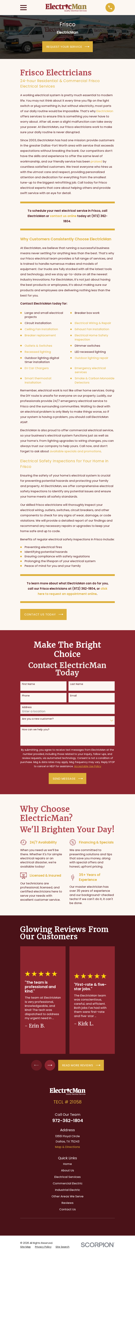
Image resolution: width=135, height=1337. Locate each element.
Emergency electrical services (90, 370)
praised (96, 161)
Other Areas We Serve (67, 1196)
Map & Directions (67, 1147)
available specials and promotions (75, 451)
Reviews (67, 1203)
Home (67, 1164)
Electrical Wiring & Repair (93, 323)
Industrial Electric (67, 1190)
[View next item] (50, 1065)
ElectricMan (104, 111)
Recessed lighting (38, 352)
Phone (26, 695)
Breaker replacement (40, 335)
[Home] (66, 7)
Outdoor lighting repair (91, 358)
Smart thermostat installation (38, 380)
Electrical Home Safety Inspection (91, 337)
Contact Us (67, 1209)
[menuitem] (25, 1247)
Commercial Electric (67, 1183)
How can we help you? (35, 729)
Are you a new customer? (38, 718)
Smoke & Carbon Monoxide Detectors (94, 380)
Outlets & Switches (38, 346)
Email (73, 695)
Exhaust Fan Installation (92, 329)
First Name (28, 684)
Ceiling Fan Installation (41, 329)
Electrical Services (67, 1177)
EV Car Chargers (37, 368)
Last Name (76, 684)
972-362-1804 (67, 1121)
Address (27, 707)
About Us (67, 1170)
